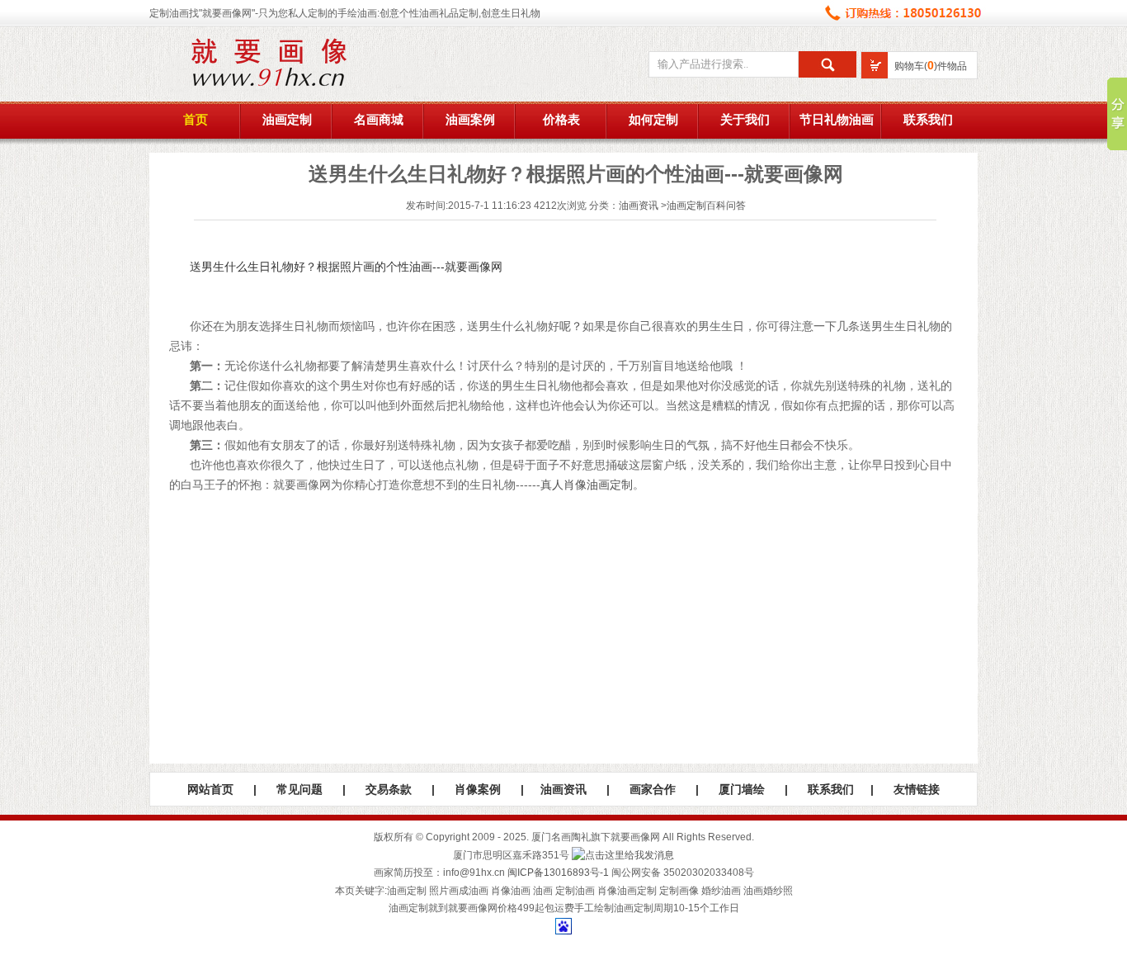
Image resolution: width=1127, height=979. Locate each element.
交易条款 (388, 789)
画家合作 (653, 789)
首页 (195, 119)
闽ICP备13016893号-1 (558, 872)
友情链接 (917, 789)
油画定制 (287, 119)
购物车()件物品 (930, 66)
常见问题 (299, 789)
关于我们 (745, 119)
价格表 (561, 119)
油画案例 (470, 119)
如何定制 (653, 119)
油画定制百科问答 (706, 205)
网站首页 (210, 789)
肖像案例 (478, 789)
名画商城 (378, 119)
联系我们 (928, 119)
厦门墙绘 (742, 789)
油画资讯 (638, 205)
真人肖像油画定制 (586, 484)
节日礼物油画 (836, 119)
